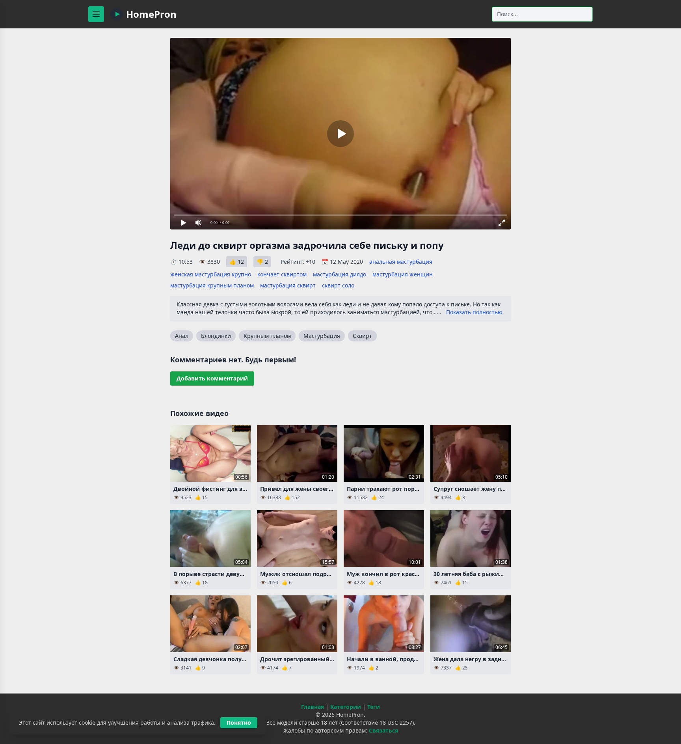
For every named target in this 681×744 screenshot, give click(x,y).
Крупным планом (267, 335)
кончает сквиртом (282, 274)
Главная (312, 706)
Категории (345, 706)
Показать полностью (474, 312)
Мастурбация (321, 335)
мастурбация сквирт (288, 285)
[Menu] (96, 14)
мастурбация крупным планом (212, 285)
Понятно (239, 722)
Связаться (383, 730)
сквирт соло (338, 285)
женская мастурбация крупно (210, 274)
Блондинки (216, 335)
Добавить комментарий (212, 378)
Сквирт (362, 335)
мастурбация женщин (402, 274)
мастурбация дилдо (339, 274)
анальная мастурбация (400, 261)
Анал (181, 335)
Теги (373, 706)
